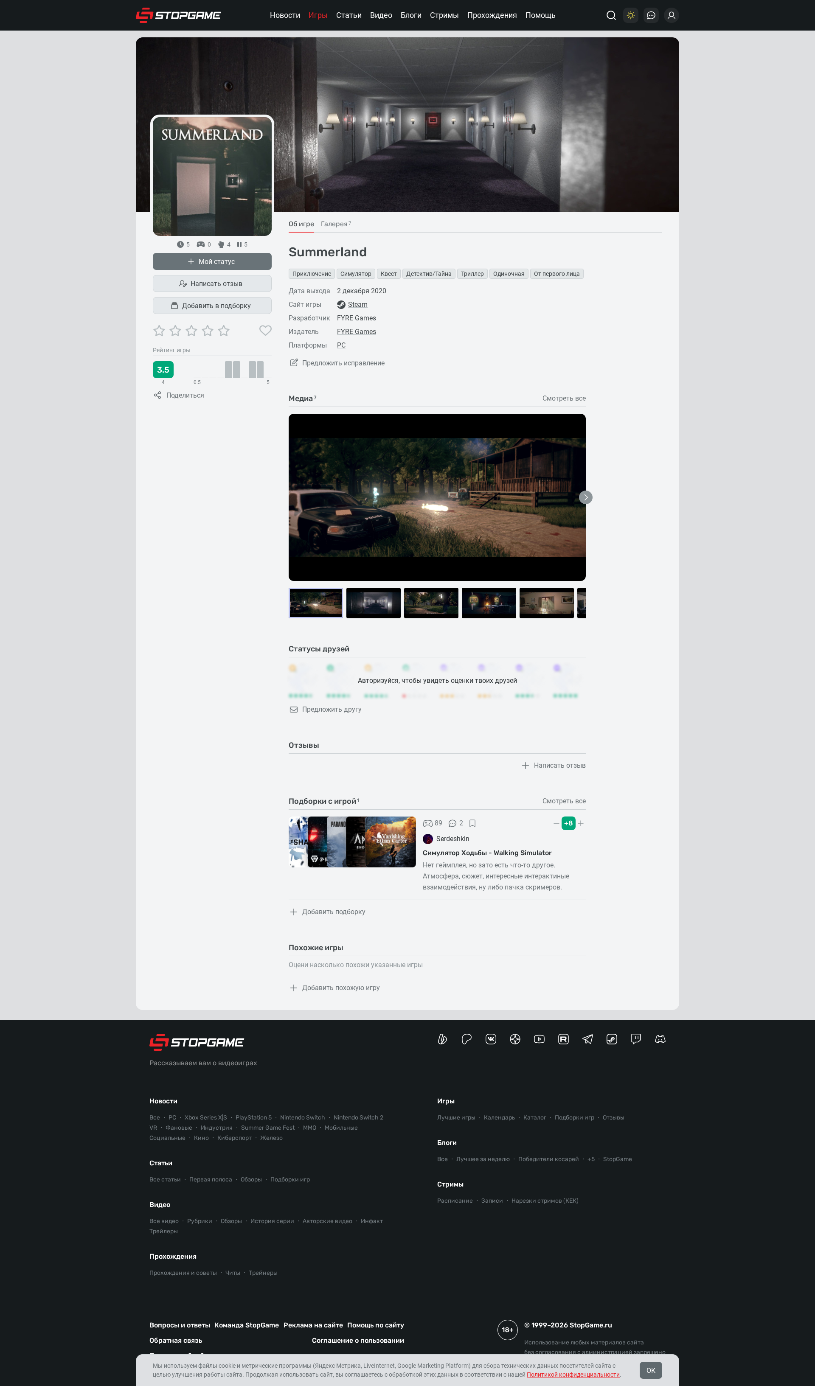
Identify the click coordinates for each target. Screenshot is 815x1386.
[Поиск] (611, 15)
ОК (650, 1370)
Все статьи (165, 1179)
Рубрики (199, 1221)
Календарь (499, 1117)
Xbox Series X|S (206, 1117)
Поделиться (185, 395)
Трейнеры (263, 1273)
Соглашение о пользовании (358, 1340)
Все (154, 1117)
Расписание (455, 1200)
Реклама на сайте (313, 1325)
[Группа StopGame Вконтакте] (491, 1039)
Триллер (472, 273)
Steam (358, 304)
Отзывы (613, 1117)
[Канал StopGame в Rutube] (563, 1039)
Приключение (311, 273)
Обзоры (251, 1179)
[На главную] (179, 15)
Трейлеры (163, 1231)
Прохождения (492, 15)
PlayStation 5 (254, 1117)
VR (153, 1127)
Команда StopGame (246, 1325)
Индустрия (217, 1127)
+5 (591, 1159)
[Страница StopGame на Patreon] (466, 1039)
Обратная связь (175, 1340)
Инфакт (372, 1221)
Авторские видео (327, 1221)
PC (341, 345)
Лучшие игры (456, 1117)
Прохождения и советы (183, 1273)
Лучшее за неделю (483, 1159)
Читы (232, 1273)
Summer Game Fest (268, 1127)
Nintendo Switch (302, 1117)
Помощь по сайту (375, 1325)
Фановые (179, 1127)
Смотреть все (564, 398)
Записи (492, 1200)
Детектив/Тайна (429, 273)
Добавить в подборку (216, 306)
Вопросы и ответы (179, 1325)
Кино (201, 1138)
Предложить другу (332, 709)
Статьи (349, 15)
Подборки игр (290, 1179)
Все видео (164, 1221)
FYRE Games (356, 318)
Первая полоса (210, 1179)
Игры (318, 15)
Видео (381, 15)
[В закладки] (472, 823)
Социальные (167, 1138)
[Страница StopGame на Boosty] (442, 1039)
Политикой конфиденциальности (573, 1374)
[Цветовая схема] (630, 15)
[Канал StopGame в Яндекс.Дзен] (515, 1039)
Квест (389, 273)
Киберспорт (234, 1138)
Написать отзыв (216, 284)
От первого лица (557, 273)
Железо (271, 1138)
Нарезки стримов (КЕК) (545, 1200)
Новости (285, 15)
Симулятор (355, 273)
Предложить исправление (343, 363)
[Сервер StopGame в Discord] (660, 1039)
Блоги (411, 15)
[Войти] (671, 15)
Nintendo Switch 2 (358, 1117)
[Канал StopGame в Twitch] (636, 1039)
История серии (272, 1221)
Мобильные (341, 1127)
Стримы (444, 15)
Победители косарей (548, 1159)
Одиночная (509, 273)
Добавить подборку (333, 912)
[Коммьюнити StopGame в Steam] (612, 1039)
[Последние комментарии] (651, 15)
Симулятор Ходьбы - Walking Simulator (487, 853)
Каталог (534, 1117)
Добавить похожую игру (341, 988)
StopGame (617, 1159)
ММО (309, 1127)
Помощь (541, 15)
